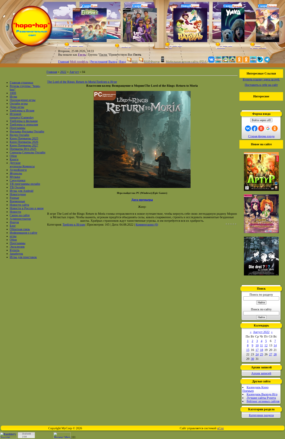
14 (275, 345)
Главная (63, 61)
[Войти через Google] (268, 128)
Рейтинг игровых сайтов (263, 401)
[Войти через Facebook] (254, 128)
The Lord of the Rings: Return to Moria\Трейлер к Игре (82, 81)
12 (266, 345)
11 (261, 345)
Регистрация (98, 61)
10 (257, 345)
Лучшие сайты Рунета (261, 397)
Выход (112, 61)
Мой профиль (79, 61)
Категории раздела (261, 415)
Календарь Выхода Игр (262, 394)
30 (252, 358)
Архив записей (261, 373)
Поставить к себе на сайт (261, 85)
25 (261, 354)
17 (257, 350)
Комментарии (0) (147, 224)
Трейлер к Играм (73, 224)
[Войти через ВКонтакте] (248, 128)
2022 (63, 72)
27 (270, 354)
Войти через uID (261, 120)
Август (74, 72)
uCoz (220, 428)
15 (247, 350)
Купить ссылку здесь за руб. (261, 79)
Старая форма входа (261, 136)
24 (257, 354)
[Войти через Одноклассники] (275, 128)
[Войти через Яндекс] (261, 128)
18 (261, 350)
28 (275, 354)
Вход (122, 61)
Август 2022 (261, 332)
